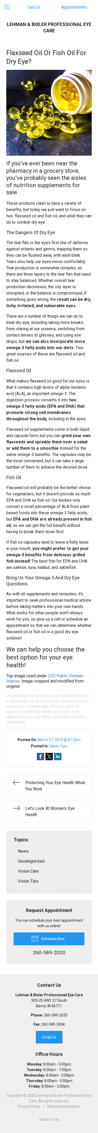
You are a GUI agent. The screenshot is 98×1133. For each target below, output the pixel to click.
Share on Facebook (40, 756)
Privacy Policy (29, 1106)
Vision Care (28, 871)
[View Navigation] (9, 7)
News (23, 851)
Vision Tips (58, 746)
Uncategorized (31, 861)
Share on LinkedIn (57, 756)
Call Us (33, 7)
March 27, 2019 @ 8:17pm (59, 740)
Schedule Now (53, 939)
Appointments (74, 7)
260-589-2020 (55, 1015)
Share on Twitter (49, 756)
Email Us (49, 1037)
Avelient (72, 1106)
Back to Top (49, 1119)
